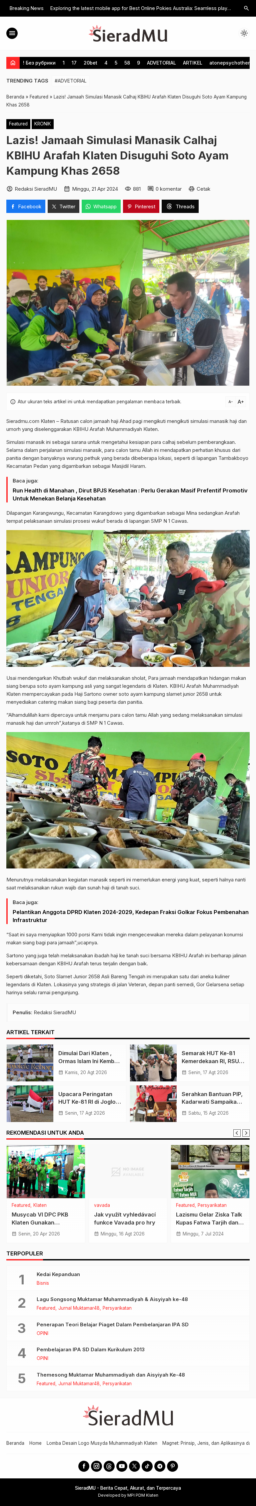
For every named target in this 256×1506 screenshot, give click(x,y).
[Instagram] (96, 1466)
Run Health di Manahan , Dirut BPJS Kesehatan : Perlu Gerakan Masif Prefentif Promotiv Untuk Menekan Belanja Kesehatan (130, 494)
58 (127, 63)
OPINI (42, 1333)
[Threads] (109, 1466)
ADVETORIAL (161, 63)
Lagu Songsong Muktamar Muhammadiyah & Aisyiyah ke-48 (112, 1299)
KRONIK (42, 123)
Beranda (15, 1443)
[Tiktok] (147, 1466)
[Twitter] (134, 1466)
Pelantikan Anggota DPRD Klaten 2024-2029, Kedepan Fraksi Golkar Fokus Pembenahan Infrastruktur (131, 916)
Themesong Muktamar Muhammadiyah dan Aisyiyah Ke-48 (111, 1375)
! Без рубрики (39, 63)
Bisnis (43, 1283)
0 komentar (169, 189)
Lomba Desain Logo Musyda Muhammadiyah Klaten (102, 1443)
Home (35, 1443)
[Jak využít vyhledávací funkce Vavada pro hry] (128, 1171)
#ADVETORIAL (71, 81)
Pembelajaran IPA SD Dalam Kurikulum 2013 (91, 1349)
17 (74, 63)
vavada (102, 1205)
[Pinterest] (172, 1466)
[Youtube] (121, 1466)
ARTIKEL (192, 63)
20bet (90, 63)
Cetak (203, 189)
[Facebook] (83, 1466)
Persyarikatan (212, 1205)
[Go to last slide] (237, 1133)
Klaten (40, 1205)
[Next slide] (246, 1133)
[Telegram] (159, 1466)
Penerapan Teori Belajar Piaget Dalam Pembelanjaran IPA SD (113, 1324)
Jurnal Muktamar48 (79, 1308)
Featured (18, 123)
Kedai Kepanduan (58, 1274)
